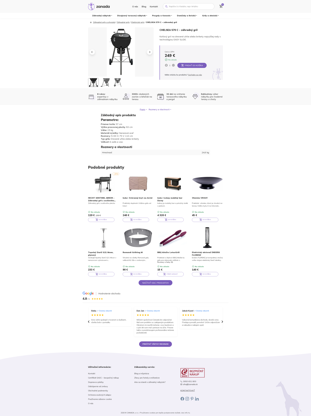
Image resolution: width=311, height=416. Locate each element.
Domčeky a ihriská (186, 15)
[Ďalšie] (222, 321)
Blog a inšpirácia (141, 373)
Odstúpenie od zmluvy (98, 386)
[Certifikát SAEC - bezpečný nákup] (201, 372)
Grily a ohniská (209, 15)
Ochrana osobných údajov (99, 395)
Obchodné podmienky (98, 390)
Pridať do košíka (194, 65)
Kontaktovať (187, 390)
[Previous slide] (92, 52)
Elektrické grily (137, 22)
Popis (142, 109)
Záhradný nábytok (101, 15)
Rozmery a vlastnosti (159, 109)
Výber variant (172, 274)
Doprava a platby (96, 382)
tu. (189, 413)
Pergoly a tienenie (161, 15)
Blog (144, 6)
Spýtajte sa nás (195, 75)
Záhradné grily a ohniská (104, 22)
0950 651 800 (189, 381)
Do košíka (102, 219)
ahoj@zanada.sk (190, 384)
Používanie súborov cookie (100, 399)
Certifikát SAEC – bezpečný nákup (103, 378)
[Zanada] (99, 6)
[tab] (143, 109)
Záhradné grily (123, 22)
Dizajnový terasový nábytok (131, 15)
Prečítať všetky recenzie (155, 344)
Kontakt (154, 6)
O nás (135, 6)
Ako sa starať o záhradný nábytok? (150, 382)
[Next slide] (149, 52)
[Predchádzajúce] (88, 321)
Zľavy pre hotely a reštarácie (147, 378)
